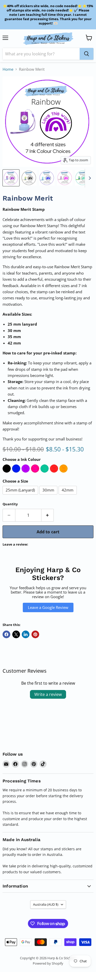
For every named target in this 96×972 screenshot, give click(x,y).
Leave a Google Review (48, 607)
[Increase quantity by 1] (47, 515)
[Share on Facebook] (6, 634)
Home (8, 69)
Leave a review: (15, 544)
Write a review (48, 694)
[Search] (86, 54)
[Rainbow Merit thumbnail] (11, 178)
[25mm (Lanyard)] (21, 495)
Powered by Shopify (48, 963)
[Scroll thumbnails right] (89, 178)
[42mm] (68, 495)
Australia (45, 904)
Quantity (10, 504)
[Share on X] (16, 634)
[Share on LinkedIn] (25, 634)
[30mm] (49, 495)
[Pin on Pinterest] (35, 634)
